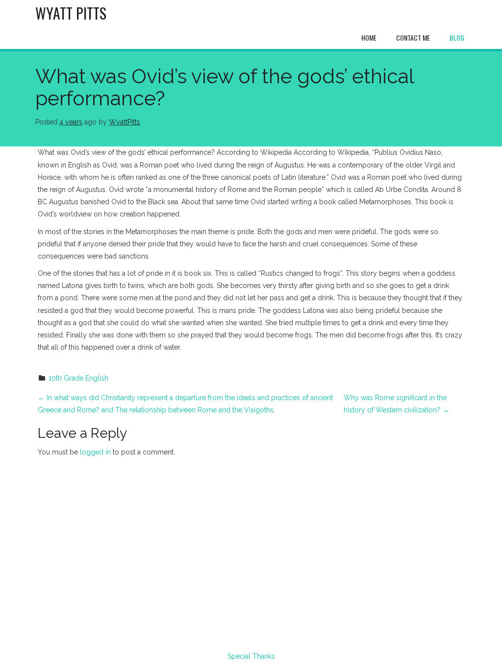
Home (368, 37)
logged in (95, 452)
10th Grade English (78, 378)
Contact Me (413, 37)
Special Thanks (251, 656)
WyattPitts (124, 122)
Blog (457, 37)
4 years (70, 122)
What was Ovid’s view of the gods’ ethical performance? (224, 87)
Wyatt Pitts (70, 13)
